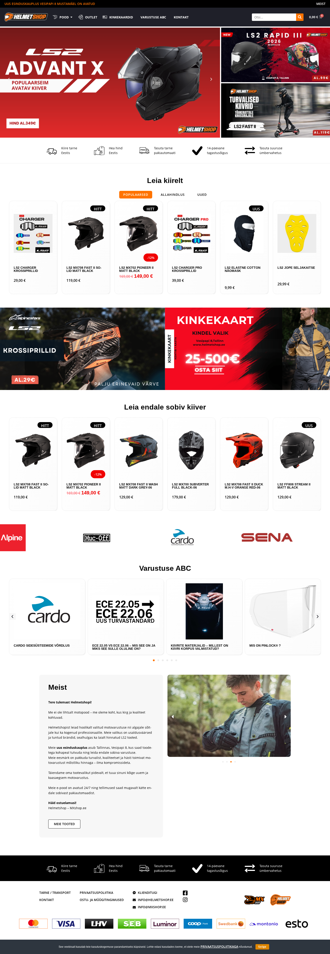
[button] (8, 79)
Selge (262, 946)
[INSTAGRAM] (185, 899)
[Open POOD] (71, 17)
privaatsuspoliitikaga (219, 946)
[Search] (300, 17)
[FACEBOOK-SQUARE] (185, 893)
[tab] (135, 194)
